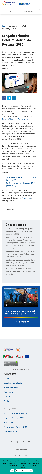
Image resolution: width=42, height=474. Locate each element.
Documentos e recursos (13, 431)
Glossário (8, 396)
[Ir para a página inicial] (10, 4)
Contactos (8, 378)
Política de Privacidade (24, 471)
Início (4, 26)
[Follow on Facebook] (12, 442)
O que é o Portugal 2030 (14, 418)
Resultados (8, 422)
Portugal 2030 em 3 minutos (15, 413)
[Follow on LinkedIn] (23, 442)
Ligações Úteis (21, 455)
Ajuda (6, 401)
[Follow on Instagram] (18, 442)
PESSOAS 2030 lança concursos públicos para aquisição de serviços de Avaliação (21, 271)
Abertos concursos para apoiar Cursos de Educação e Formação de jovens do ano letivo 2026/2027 (21, 262)
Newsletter (8, 392)
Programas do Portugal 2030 (15, 427)
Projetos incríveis (11, 387)
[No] (39, 466)
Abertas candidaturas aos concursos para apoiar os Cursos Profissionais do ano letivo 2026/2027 (21, 254)
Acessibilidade (21, 449)
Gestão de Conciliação (13, 383)
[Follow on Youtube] (29, 442)
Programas (26, 198)
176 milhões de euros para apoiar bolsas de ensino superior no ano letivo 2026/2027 (19, 231)
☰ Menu (7, 11)
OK (12, 471)
